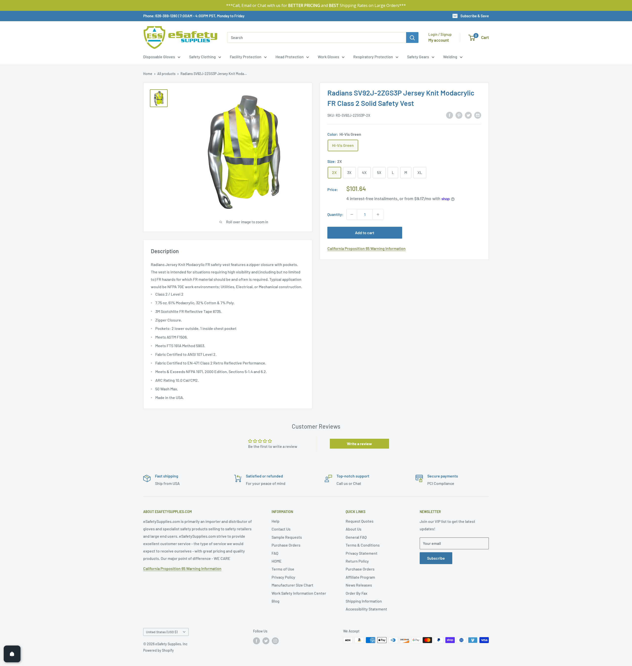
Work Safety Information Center (299, 593)
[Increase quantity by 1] (378, 214)
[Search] (412, 37)
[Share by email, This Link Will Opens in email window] (477, 115)
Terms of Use (283, 569)
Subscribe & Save (474, 16)
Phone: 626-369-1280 (160, 16)
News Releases (359, 585)
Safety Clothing (202, 56)
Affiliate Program (360, 577)
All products (166, 74)
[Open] (12, 654)
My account (438, 40)
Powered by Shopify (158, 650)
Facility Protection (245, 56)
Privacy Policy (283, 577)
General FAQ (356, 537)
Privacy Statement (361, 553)
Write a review (359, 443)
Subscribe (436, 558)
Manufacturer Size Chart (292, 585)
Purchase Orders (286, 545)
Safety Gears (418, 56)
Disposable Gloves (159, 56)
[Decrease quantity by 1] (352, 214)
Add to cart (364, 232)
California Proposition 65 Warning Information (366, 248)
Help (275, 521)
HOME (277, 561)
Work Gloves (328, 56)
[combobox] (316, 37)
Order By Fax (356, 593)
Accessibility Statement (366, 609)
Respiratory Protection (373, 56)
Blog (275, 601)
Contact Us (281, 529)
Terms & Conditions (363, 545)
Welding (450, 56)
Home (147, 74)
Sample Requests (287, 537)
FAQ (275, 553)
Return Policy (357, 561)
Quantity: (335, 214)
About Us (353, 529)
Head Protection (290, 56)
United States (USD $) (162, 632)
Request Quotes (360, 521)
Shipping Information (364, 601)
